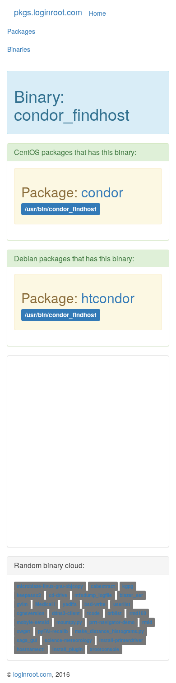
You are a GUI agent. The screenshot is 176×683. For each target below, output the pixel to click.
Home (97, 13)
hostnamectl (31, 649)
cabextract (103, 586)
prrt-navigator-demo (111, 622)
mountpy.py (69, 622)
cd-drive (58, 595)
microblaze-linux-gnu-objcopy (50, 586)
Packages (21, 31)
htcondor (107, 297)
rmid (147, 622)
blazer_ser (131, 595)
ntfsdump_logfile (93, 595)
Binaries (18, 49)
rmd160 (138, 613)
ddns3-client (66, 613)
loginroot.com (32, 673)
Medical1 (45, 604)
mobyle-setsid (33, 622)
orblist (114, 613)
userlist (121, 604)
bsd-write (95, 604)
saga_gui (27, 640)
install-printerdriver (121, 640)
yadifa (70, 604)
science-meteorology (68, 640)
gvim (22, 604)
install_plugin (67, 649)
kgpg (127, 586)
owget (23, 631)
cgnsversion (30, 613)
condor (102, 191)
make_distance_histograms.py (109, 631)
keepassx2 (29, 595)
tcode (93, 613)
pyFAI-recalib (53, 631)
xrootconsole (104, 649)
